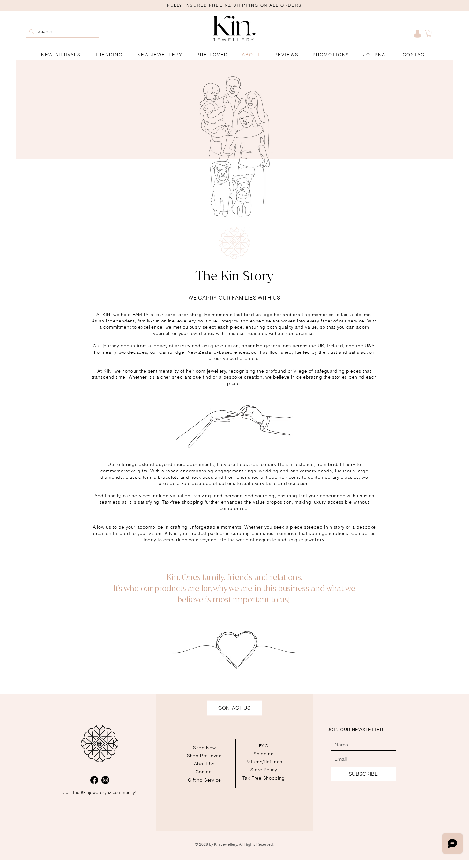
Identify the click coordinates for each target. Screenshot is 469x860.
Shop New (204, 748)
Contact (204, 772)
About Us (204, 764)
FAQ (264, 746)
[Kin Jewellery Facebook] (94, 780)
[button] (331, 54)
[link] (429, 33)
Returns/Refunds (264, 762)
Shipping (264, 754)
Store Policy (263, 770)
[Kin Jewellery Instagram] (105, 780)
